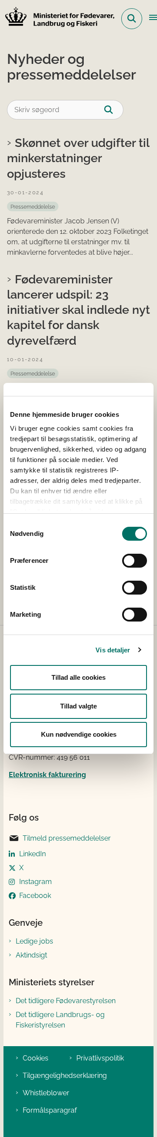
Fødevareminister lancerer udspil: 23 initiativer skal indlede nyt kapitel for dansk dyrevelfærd (78, 309)
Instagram (35, 882)
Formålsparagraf (50, 1110)
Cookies (35, 1058)
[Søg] (113, 110)
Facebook (35, 895)
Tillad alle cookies (78, 677)
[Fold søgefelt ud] (131, 18)
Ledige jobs (34, 941)
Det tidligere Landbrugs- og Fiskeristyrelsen (60, 1020)
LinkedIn (32, 854)
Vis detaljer (113, 650)
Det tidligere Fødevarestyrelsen (66, 1001)
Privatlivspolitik (100, 1058)
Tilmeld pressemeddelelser (67, 838)
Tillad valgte (78, 706)
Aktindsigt (31, 955)
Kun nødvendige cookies (78, 734)
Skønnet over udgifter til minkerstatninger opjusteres (78, 158)
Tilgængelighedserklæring (65, 1075)
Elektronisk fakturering (47, 775)
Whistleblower (46, 1093)
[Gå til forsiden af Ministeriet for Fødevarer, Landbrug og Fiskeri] (57, 18)
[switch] (134, 561)
